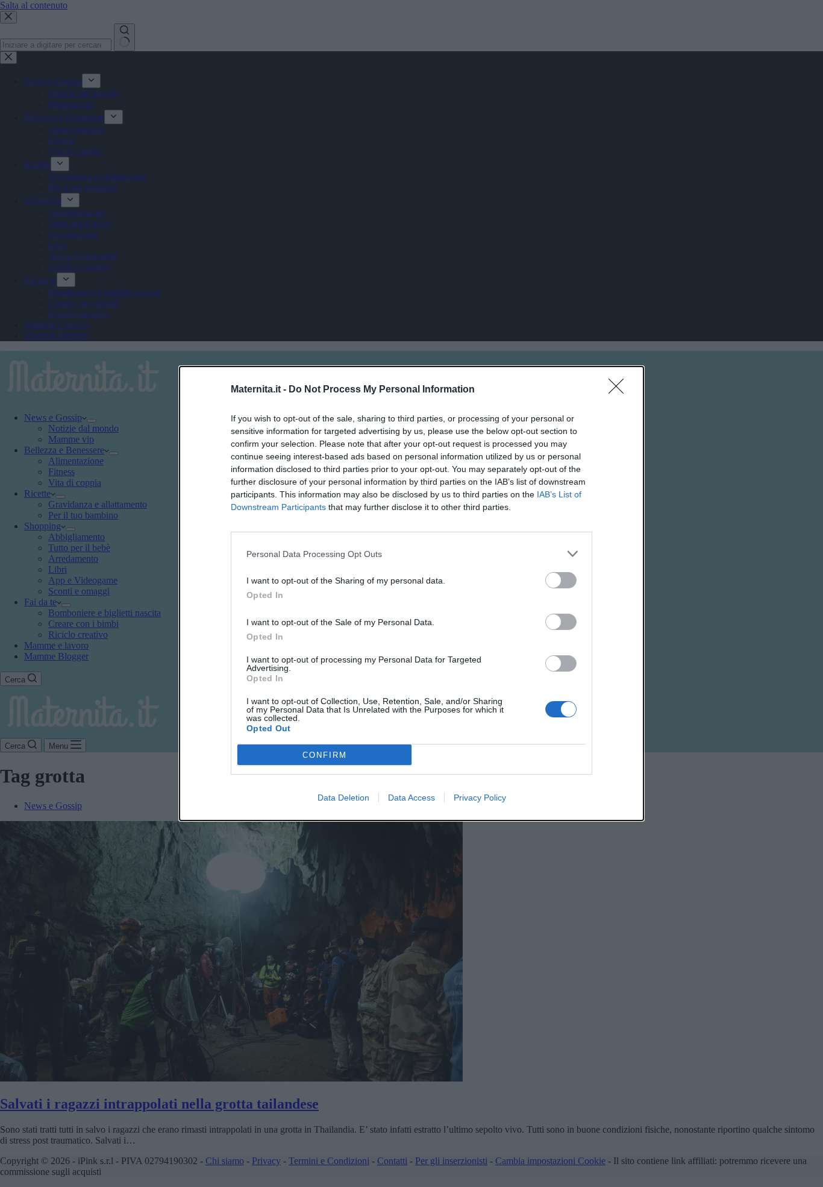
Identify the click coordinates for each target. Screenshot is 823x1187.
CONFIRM (324, 755)
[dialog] (411, 593)
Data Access (411, 797)
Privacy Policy (480, 797)
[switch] (561, 580)
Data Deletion (343, 797)
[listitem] (411, 553)
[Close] (620, 390)
